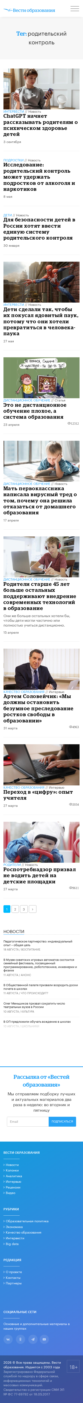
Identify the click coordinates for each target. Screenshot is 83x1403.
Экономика (14, 1226)
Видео (10, 1192)
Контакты (13, 1277)
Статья (60, 399)
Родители (12, 864)
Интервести (15, 1237)
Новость (34, 111)
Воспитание (30, 949)
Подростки (13, 159)
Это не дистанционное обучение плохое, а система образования (35, 411)
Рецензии (13, 1186)
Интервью (56, 691)
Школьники (30, 1026)
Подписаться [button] (62, 1121)
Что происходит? (34, 993)
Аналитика (14, 1175)
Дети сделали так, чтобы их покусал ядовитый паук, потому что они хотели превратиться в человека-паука (41, 321)
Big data (12, 1243)
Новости (12, 1164)
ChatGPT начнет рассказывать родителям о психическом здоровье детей (40, 125)
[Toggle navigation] (75, 9)
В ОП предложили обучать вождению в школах (37, 1021)
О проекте (14, 1271)
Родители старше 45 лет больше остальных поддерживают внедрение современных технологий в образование (40, 596)
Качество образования (23, 691)
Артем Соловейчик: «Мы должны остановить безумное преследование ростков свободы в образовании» (38, 708)
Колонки (12, 1169)
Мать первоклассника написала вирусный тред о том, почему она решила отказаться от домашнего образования (40, 500)
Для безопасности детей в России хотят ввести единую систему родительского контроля (39, 229)
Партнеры (14, 1282)
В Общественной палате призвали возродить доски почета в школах (40, 986)
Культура (27, 1011)
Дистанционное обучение (26, 399)
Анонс (26, 974)
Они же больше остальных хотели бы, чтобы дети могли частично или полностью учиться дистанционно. (36, 620)
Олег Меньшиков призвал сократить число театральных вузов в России (34, 1005)
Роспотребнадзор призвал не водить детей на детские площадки (39, 875)
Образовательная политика (27, 1220)
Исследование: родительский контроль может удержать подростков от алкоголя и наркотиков (39, 177)
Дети (7, 214)
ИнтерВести (13, 111)
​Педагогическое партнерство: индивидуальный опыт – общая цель (37, 943)
